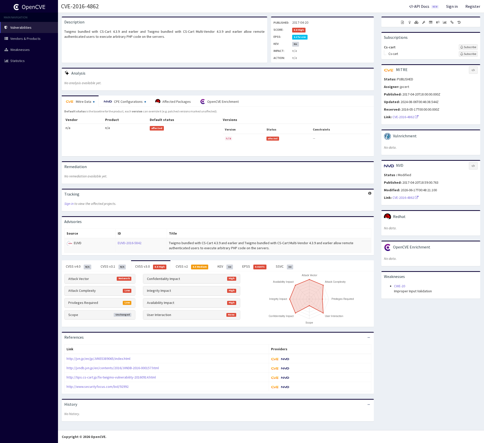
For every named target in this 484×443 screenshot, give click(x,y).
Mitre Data (83, 101)
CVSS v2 (191, 266)
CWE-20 (399, 286)
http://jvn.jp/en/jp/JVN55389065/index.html (98, 358)
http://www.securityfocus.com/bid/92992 (98, 386)
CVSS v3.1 (112, 266)
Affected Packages (176, 101)
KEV (224, 266)
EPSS (253, 266)
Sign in (452, 6)
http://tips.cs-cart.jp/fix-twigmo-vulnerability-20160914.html (111, 377)
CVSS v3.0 (150, 266)
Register (472, 6)
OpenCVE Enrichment (222, 101)
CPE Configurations (128, 101)
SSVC (284, 266)
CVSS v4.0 (77, 266)
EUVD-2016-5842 (129, 243)
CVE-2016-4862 (80, 6)
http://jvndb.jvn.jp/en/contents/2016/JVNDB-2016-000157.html (113, 368)
